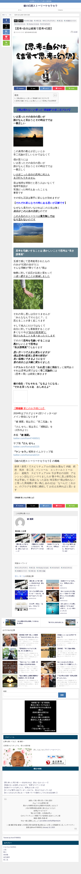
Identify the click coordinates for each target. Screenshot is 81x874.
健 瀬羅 (75, 32)
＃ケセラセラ (46, 24)
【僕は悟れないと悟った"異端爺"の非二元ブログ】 (33, 98)
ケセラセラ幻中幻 (9, 847)
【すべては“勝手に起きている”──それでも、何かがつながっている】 (27, 790)
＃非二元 (38, 20)
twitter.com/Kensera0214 (26, 455)
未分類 (5, 854)
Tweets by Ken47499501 (12, 837)
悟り (16, 20)
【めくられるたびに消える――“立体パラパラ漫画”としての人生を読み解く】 (30, 792)
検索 (5, 691)
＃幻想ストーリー (71, 20)
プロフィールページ (52, 749)
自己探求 (6, 857)
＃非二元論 (29, 20)
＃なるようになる (34, 24)
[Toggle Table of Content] (54, 95)
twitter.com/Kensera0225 (26, 446)
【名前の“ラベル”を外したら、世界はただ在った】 (21, 787)
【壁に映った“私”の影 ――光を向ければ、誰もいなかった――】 (26, 782)
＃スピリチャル (20, 24)
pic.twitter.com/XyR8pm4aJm (50, 821)
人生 (5, 849)
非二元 (21, 20)
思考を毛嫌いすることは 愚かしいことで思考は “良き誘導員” (36, 101)
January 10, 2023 (49, 827)
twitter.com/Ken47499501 (26, 438)
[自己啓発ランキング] (55, 762)
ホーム (19, 10)
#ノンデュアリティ (49, 20)
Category (60, 10)
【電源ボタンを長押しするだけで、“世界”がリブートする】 (24, 785)
